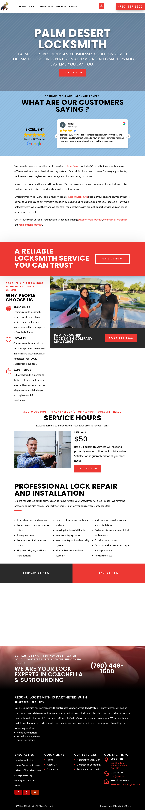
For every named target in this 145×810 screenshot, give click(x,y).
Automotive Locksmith (88, 759)
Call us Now (112, 258)
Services (45, 6)
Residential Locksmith (88, 769)
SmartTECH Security (29, 702)
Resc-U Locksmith (78, 196)
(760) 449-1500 (121, 338)
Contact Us (52, 769)
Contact (75, 6)
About (33, 6)
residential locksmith (30, 224)
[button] (128, 136)
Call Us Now (72, 72)
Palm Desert (73, 166)
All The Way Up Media (121, 806)
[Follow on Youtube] (35, 792)
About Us (51, 764)
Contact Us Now (36, 573)
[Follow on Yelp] (101, 6)
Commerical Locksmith (89, 764)
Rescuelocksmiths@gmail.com (125, 784)
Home (22, 6)
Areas (59, 6)
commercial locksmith (115, 219)
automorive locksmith (90, 219)
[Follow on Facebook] (18, 792)
